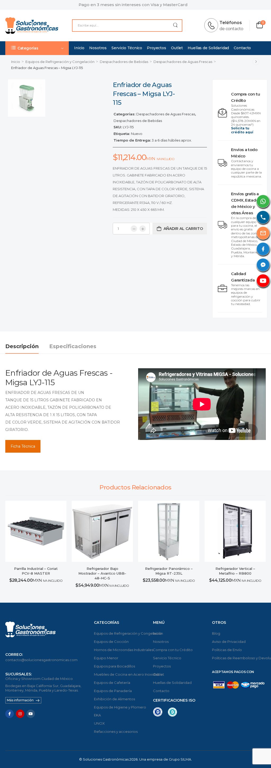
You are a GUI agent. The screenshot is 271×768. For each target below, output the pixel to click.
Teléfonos (230, 22)
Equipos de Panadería (113, 691)
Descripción (22, 346)
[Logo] (31, 25)
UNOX (99, 723)
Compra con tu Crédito (173, 650)
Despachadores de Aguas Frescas (182, 62)
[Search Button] (175, 25)
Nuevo (136, 133)
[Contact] (213, 25)
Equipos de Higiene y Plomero (120, 707)
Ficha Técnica (23, 446)
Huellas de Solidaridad (208, 48)
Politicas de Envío (227, 650)
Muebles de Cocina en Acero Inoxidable (121, 674)
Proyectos (156, 48)
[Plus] (142, 228)
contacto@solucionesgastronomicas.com (41, 660)
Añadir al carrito (183, 228)
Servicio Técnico (126, 48)
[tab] (27, 346)
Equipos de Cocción (111, 641)
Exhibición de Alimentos (114, 699)
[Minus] (134, 228)
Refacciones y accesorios (116, 731)
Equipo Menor (106, 658)
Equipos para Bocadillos (114, 666)
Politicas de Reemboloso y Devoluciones (239, 658)
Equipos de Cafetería (112, 682)
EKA (97, 715)
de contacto (231, 28)
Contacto (242, 48)
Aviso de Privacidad (229, 641)
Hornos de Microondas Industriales (121, 650)
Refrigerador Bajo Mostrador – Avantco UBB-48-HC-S (102, 573)
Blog (216, 633)
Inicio (79, 48)
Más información (20, 700)
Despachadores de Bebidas (124, 62)
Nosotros (98, 48)
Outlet (177, 48)
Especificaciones (72, 346)
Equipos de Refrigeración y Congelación (59, 62)
